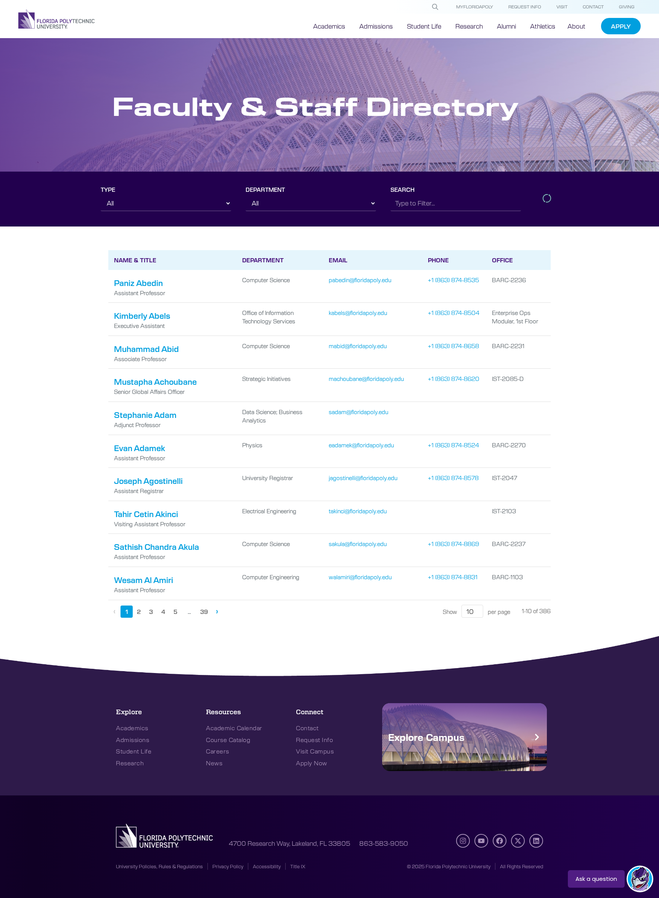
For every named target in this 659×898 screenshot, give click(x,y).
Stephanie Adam (145, 415)
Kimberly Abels (142, 315)
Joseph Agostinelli (148, 481)
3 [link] (151, 611)
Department (265, 189)
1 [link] (126, 611)
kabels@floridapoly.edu (358, 312)
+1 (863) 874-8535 (453, 279)
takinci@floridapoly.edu (358, 510)
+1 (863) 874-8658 (453, 345)
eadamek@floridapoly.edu (361, 444)
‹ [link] (114, 611)
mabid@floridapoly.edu (358, 345)
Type (108, 189)
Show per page (476, 611)
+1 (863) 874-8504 (453, 312)
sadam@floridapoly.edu (358, 411)
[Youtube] (481, 841)
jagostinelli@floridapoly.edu (363, 477)
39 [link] (204, 611)
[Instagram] (463, 841)
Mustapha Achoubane (155, 381)
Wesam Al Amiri (143, 580)
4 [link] (163, 611)
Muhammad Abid (146, 349)
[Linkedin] (536, 841)
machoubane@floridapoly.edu (366, 378)
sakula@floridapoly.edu (358, 543)
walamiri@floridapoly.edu (360, 576)
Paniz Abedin (138, 283)
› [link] (217, 611)
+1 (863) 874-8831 (452, 576)
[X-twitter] (518, 841)
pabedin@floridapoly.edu (360, 279)
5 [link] (175, 611)
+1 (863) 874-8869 (453, 543)
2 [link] (139, 611)
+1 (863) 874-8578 (453, 477)
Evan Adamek (139, 448)
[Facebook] (499, 841)
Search (403, 189)
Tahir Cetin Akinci (146, 514)
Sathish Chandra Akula (156, 546)
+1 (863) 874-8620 (453, 378)
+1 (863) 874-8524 (453, 444)
